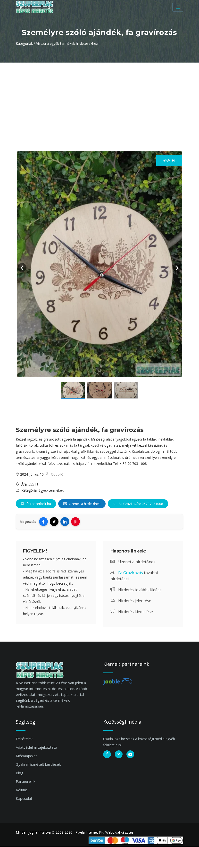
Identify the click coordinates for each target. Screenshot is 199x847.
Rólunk (21, 789)
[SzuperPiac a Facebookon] (107, 754)
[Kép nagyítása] (73, 390)
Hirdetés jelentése (134, 600)
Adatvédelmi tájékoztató (36, 747)
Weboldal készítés (119, 832)
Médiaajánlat (26, 755)
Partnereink (25, 781)
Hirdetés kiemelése (135, 611)
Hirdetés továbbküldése (139, 589)
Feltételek (24, 738)
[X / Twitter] (54, 521)
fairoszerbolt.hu (38, 503)
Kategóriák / (25, 43)
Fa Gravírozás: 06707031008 (140, 503)
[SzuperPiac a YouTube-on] (130, 754)
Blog (19, 772)
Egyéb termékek (51, 490)
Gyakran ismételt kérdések (38, 764)
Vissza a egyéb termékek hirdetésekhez (67, 43)
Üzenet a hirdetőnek (84, 503)
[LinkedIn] (64, 521)
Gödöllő (56, 474)
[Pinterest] (75, 521)
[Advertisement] (99, 99)
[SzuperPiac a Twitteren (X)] (119, 754)
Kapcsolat (24, 798)
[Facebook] (43, 521)
